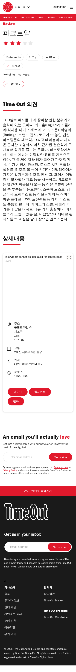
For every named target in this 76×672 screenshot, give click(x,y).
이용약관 (10, 627)
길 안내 (17, 392)
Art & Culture (66, 18)
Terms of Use (61, 468)
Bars (41, 18)
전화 (16, 401)
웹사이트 (40, 392)
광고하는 (49, 594)
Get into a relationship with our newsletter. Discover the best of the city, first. (35, 446)
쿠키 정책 (10, 621)
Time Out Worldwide (56, 617)
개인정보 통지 (13, 614)
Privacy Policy (10, 470)
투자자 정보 (11, 600)
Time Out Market (53, 600)
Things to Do (10, 18)
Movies (51, 18)
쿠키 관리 (10, 634)
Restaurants (27, 18)
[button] (69, 257)
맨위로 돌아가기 (41, 491)
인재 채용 (10, 607)
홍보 (7, 594)
